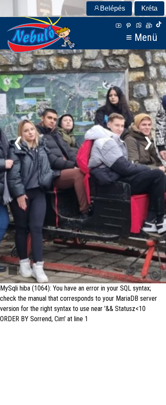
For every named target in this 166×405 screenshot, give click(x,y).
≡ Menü (141, 37)
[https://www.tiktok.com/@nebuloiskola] (159, 26)
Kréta (149, 8)
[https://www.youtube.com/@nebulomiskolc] (118, 26)
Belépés (112, 8)
